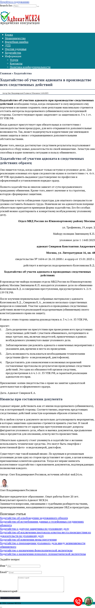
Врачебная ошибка (16, 42)
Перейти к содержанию (14, 2)
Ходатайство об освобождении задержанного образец (34, 518)
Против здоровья (15, 49)
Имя (3, 565)
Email (4, 572)
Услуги (14, 60)
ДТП (8, 45)
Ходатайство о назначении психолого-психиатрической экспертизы (43, 554)
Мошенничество (15, 38)
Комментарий (8, 591)
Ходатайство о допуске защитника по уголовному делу (34, 528)
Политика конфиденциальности (30, 67)
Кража (9, 34)
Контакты (16, 63)
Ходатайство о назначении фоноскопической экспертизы (36, 550)
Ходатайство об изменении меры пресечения (28, 539)
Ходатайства (13, 52)
